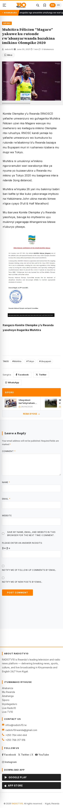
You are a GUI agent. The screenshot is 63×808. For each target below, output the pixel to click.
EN (58, 5)
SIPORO (7, 23)
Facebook (23, 374)
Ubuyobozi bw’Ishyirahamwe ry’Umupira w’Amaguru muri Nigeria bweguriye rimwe (28, 402)
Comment (8, 451)
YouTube (43, 754)
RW (52, 5)
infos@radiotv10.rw (16, 725)
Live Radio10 (9, 708)
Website (7, 515)
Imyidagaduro (9, 704)
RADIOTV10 (17, 803)
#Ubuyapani (45, 361)
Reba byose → (31, 414)
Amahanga (8, 696)
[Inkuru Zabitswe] (44, 5)
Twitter (42, 374)
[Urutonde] (4, 5)
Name (6, 482)
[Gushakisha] (37, 5)
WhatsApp (13, 382)
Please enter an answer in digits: (22, 543)
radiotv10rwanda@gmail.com (21, 730)
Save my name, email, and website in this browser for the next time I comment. (31, 533)
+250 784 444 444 (16, 735)
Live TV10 (7, 711)
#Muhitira (16, 361)
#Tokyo (30, 361)
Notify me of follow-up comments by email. (29, 570)
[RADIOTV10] (21, 5)
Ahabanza (7, 688)
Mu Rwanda (8, 692)
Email (6, 499)
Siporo (5, 700)
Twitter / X (26, 754)
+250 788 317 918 (15, 739)
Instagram (10, 762)
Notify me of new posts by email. (22, 582)
